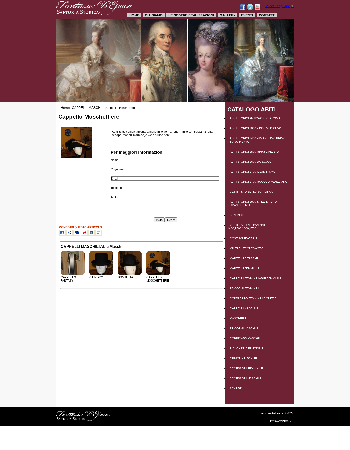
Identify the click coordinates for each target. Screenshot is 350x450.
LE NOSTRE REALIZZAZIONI (191, 15)
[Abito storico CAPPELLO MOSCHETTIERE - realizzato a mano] (158, 274)
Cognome (117, 169)
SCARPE (236, 388)
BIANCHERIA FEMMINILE (246, 348)
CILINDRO (96, 277)
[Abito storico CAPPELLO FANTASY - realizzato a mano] (73, 274)
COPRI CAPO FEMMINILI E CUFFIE (253, 298)
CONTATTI (267, 15)
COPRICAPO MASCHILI (245, 338)
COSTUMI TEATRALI (243, 238)
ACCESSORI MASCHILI (245, 378)
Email (114, 178)
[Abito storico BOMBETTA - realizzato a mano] (130, 274)
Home (65, 108)
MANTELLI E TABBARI (244, 258)
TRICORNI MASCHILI (244, 328)
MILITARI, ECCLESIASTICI (247, 248)
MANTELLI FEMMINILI (244, 268)
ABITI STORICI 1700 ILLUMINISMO (252, 171)
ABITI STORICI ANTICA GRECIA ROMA (255, 118)
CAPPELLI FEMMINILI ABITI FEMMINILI (255, 278)
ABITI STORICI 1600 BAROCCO (250, 161)
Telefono (116, 188)
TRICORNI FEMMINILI (244, 288)
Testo (114, 197)
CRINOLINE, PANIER (243, 358)
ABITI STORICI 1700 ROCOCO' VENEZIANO (258, 181)
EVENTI (247, 15)
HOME (134, 15)
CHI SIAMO (154, 15)
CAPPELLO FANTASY (68, 279)
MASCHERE (238, 318)
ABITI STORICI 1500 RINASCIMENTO (254, 151)
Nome (115, 160)
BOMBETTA (125, 277)
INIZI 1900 (236, 215)
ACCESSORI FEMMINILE (246, 368)
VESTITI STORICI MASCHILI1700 (251, 191)
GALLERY (227, 15)
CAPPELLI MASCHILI (88, 108)
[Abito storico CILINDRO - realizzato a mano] (101, 274)
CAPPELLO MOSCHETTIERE (157, 279)
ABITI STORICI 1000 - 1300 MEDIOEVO (255, 128)
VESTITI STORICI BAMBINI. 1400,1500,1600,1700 (246, 226)
